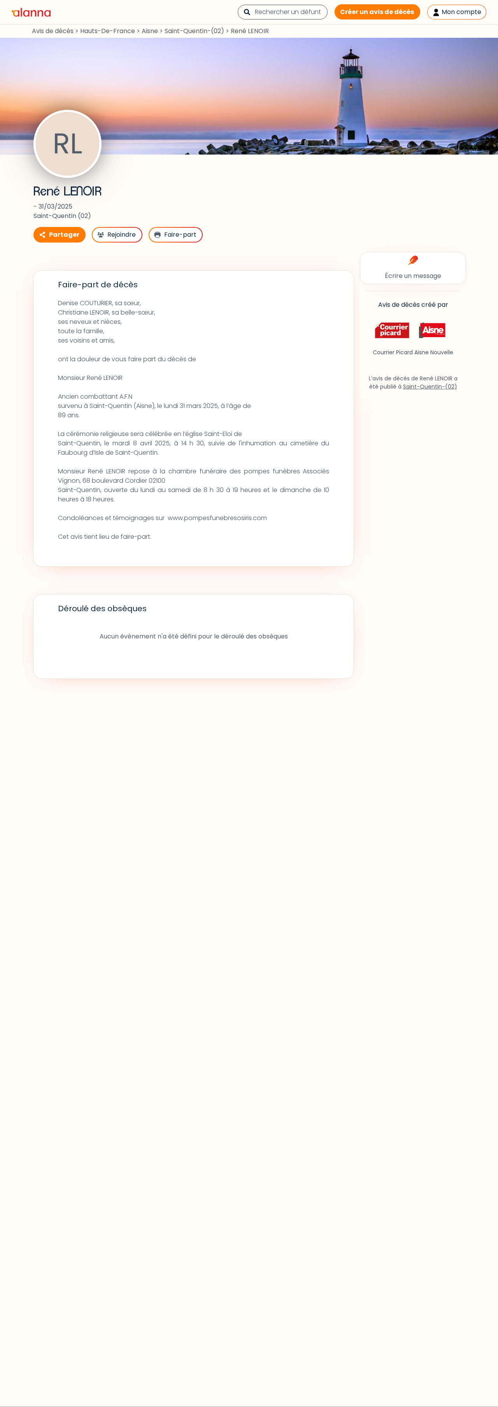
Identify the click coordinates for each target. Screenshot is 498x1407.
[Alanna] (31, 11)
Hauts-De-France (107, 30)
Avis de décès (53, 30)
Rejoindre (121, 234)
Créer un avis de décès (377, 11)
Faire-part (180, 234)
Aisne (150, 30)
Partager (64, 234)
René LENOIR (67, 191)
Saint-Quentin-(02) (194, 30)
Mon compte (460, 11)
